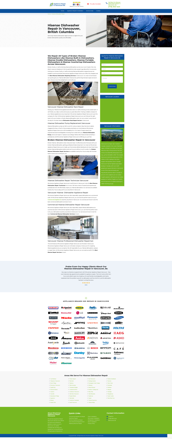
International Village (54, 396)
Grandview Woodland (74, 400)
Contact (98, 10)
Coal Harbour (53, 378)
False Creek (110, 383)
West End (71, 381)
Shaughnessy (110, 393)
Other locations (72, 385)
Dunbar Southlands (112, 378)
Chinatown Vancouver (55, 381)
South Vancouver (73, 402)
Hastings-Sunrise (92, 381)
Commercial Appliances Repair (77, 416)
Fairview (109, 381)
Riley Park (90, 391)
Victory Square (72, 378)
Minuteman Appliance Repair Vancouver (94, 435)
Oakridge (110, 391)
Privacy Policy (91, 423)
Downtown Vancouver (55, 385)
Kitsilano (109, 387)
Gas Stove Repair (73, 418)
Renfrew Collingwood (93, 389)
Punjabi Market (72, 396)
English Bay (53, 387)
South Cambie (111, 396)
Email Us (111, 416)
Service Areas (89, 10)
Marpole (109, 389)
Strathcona (90, 396)
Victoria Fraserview (92, 400)
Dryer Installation (92, 416)
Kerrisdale (110, 385)
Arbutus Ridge (91, 402)
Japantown (52, 398)
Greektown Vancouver (74, 391)
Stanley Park (53, 402)
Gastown (52, 391)
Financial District (54, 389)
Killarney (90, 385)
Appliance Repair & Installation (75, 10)
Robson (52, 400)
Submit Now (112, 86)
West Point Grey (111, 398)
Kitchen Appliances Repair (76, 420)
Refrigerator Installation (94, 420)
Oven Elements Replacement (76, 421)
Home (62, 10)
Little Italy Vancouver (74, 393)
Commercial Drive (73, 389)
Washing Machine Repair (75, 423)
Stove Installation (92, 421)
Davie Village (53, 383)
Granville (52, 393)
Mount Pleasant (91, 387)
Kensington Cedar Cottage (94, 383)
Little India (71, 398)
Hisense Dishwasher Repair (58, 14)
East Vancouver (91, 378)
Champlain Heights (73, 387)
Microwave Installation (93, 418)
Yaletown (71, 383)
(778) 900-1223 (114, 7)
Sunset (89, 398)
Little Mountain (91, 393)
